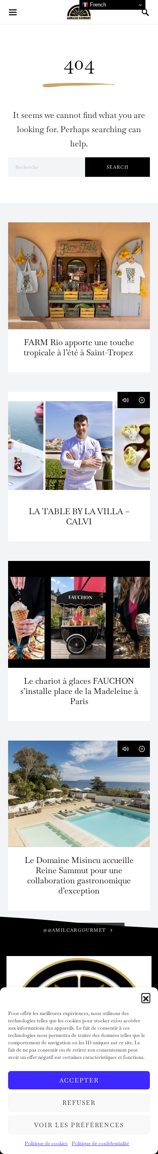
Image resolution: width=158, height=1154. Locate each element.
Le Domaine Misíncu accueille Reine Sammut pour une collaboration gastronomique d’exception (79, 875)
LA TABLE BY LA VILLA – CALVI (79, 516)
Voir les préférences (79, 1125)
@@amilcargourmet (74, 930)
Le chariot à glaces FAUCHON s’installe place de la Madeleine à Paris (79, 691)
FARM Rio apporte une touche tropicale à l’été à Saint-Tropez (79, 347)
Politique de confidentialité (100, 1143)
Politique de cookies (46, 1143)
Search (117, 167)
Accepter (79, 1080)
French (97, 5)
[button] (146, 997)
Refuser (78, 1102)
